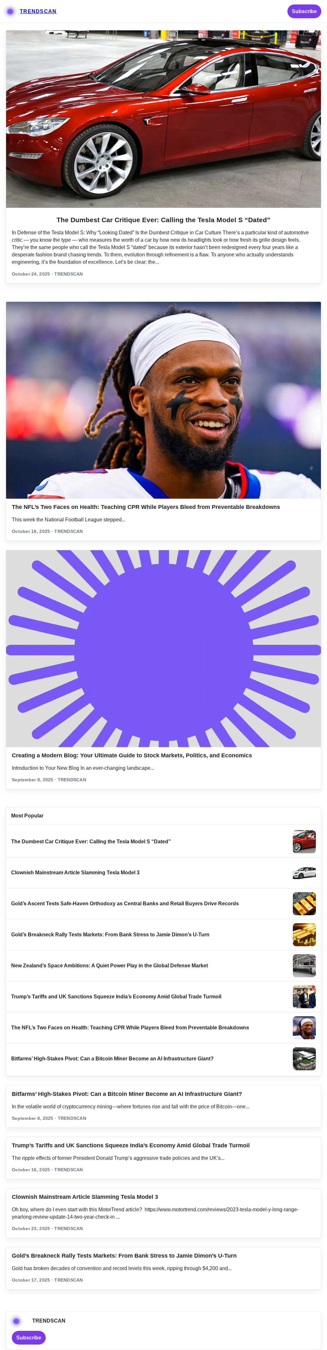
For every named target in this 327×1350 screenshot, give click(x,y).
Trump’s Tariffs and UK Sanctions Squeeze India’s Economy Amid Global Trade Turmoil (116, 996)
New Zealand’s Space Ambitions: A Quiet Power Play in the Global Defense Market (109, 965)
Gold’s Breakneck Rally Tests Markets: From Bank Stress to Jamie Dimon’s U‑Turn (110, 934)
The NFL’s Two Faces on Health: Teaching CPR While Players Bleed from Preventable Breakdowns (146, 507)
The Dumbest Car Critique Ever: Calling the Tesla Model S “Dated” (163, 219)
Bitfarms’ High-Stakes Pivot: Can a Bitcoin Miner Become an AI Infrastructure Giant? (112, 1058)
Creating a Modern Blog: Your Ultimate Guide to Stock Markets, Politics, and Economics (132, 755)
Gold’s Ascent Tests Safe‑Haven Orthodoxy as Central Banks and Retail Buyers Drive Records (125, 903)
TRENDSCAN (38, 11)
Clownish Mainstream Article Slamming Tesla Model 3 (75, 872)
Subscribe (304, 11)
